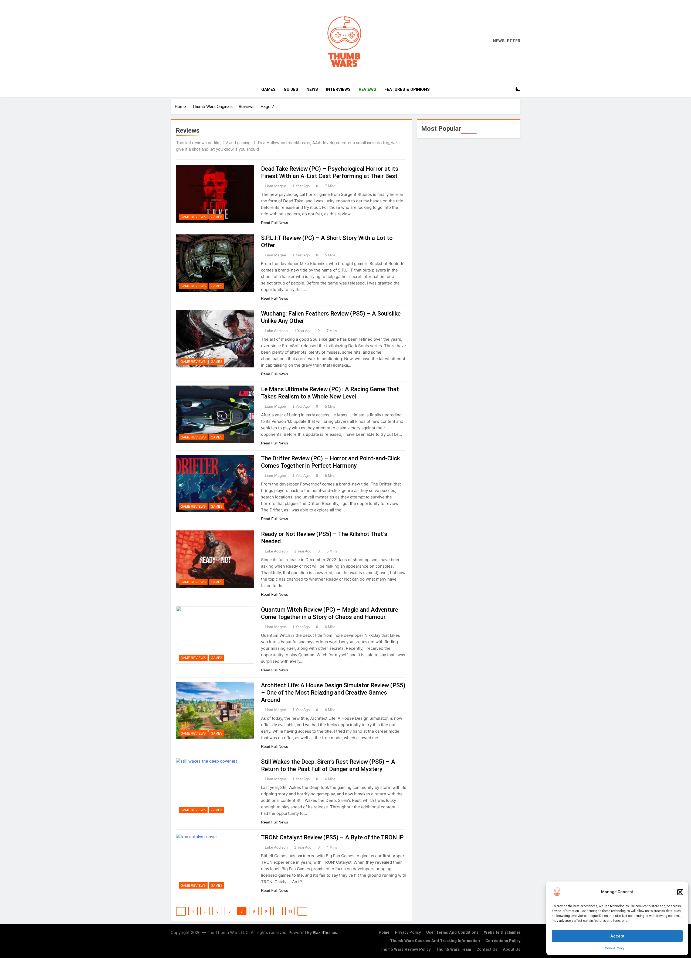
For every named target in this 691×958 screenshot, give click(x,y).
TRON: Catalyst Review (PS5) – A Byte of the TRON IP (332, 837)
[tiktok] (196, 41)
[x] (185, 41)
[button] (680, 892)
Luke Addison (276, 331)
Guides (291, 89)
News (312, 89)
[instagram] (180, 41)
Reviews (367, 89)
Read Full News (274, 222)
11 (290, 911)
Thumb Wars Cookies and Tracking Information (435, 941)
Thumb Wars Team (453, 949)
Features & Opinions (407, 89)
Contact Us (486, 949)
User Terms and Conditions (452, 932)
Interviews (338, 89)
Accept (617, 936)
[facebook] (174, 41)
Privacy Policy (408, 932)
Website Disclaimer (502, 932)
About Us (511, 949)
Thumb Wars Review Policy (405, 949)
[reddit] (190, 41)
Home (384, 932)
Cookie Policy (614, 948)
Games (268, 89)
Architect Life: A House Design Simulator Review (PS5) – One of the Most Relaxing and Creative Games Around (333, 692)
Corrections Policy (502, 941)
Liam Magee (275, 186)
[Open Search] (508, 89)
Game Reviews (193, 217)
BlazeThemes (325, 932)
